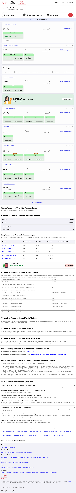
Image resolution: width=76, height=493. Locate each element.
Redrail (8, 467)
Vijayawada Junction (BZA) (50, 354)
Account (71, 2)
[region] (38, 32)
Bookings (56, 2)
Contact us (11, 452)
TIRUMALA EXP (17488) (8, 251)
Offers (39, 457)
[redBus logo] (4, 2)
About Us (3, 452)
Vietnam (28, 472)
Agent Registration (21, 452)
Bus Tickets (4, 447)
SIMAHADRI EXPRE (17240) (8, 248)
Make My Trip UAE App (28, 467)
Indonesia (8, 472)
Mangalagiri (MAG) (62, 354)
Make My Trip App (16, 467)
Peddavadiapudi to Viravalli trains (17, 265)
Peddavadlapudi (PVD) (36, 354)
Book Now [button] (70, 265)
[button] (24, 15)
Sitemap (33, 457)
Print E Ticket (22, 457)
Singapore (15, 472)
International (54, 472)
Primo (48, 457)
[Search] (70, 15)
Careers (29, 452)
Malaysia (22, 472)
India (2, 472)
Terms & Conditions (6, 462)
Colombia (42, 472)
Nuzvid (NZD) (30, 351)
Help (63, 2)
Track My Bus (4, 457)
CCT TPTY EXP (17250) (8, 245)
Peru (47, 472)
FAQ (28, 457)
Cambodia (35, 472)
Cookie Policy (25, 462)
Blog (44, 457)
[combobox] (13, 14)
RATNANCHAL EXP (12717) (8, 258)
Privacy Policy (17, 462)
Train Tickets (12, 447)
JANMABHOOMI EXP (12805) (9, 255)
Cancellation (13, 457)
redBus (3, 467)
